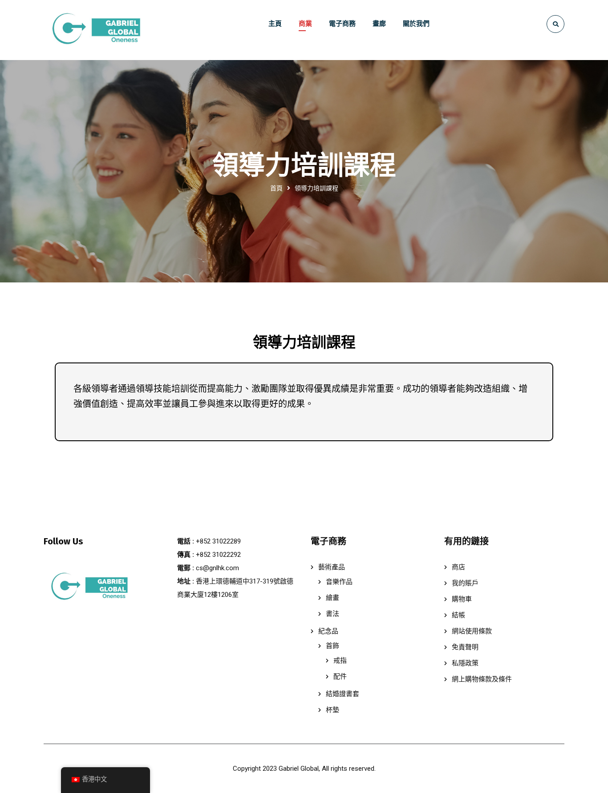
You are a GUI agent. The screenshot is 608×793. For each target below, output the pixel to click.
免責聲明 (465, 647)
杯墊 (332, 710)
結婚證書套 (342, 694)
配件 (340, 676)
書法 (332, 614)
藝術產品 (331, 567)
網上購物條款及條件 (482, 679)
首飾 (332, 646)
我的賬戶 (465, 583)
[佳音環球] (95, 30)
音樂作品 (339, 582)
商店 (458, 567)
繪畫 (332, 598)
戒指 (340, 660)
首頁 (276, 188)
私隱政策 (465, 663)
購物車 (462, 599)
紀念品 (328, 631)
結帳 (458, 615)
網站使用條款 (472, 631)
